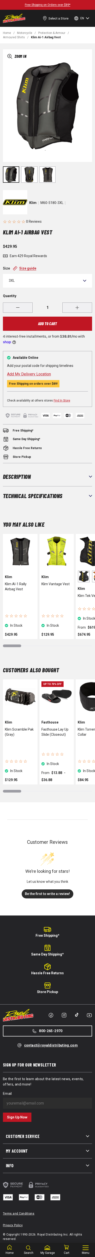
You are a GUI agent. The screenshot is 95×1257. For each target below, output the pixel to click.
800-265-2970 (50, 1031)
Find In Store (62, 400)
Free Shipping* (47, 935)
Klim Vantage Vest (55, 584)
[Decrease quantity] (18, 307)
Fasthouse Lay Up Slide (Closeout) (54, 731)
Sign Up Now (17, 1117)
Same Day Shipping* (47, 954)
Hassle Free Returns (47, 973)
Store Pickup (47, 992)
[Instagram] (64, 1015)
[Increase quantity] (77, 307)
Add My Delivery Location (29, 374)
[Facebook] (51, 1015)
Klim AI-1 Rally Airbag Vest (16, 586)
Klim (33, 203)
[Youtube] (89, 1015)
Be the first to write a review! (47, 894)
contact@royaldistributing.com (51, 1045)
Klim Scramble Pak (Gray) (19, 731)
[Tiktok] (76, 1014)
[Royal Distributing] (14, 18)
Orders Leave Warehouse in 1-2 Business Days (48, 5)
